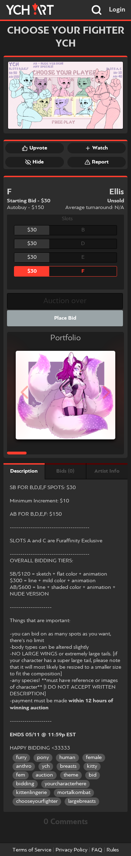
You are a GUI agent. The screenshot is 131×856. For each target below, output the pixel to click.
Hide (38, 162)
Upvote (38, 148)
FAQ (97, 850)
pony (43, 757)
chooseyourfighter (37, 801)
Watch (100, 148)
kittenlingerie (31, 792)
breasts (68, 766)
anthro (23, 766)
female (94, 757)
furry (21, 757)
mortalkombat (73, 792)
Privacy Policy (71, 850)
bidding (25, 784)
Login (117, 9)
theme (71, 775)
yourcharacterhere (65, 784)
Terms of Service (32, 850)
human (67, 757)
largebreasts (82, 801)
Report (100, 162)
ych (46, 766)
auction (44, 775)
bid (92, 775)
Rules (113, 850)
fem (20, 775)
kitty (92, 766)
